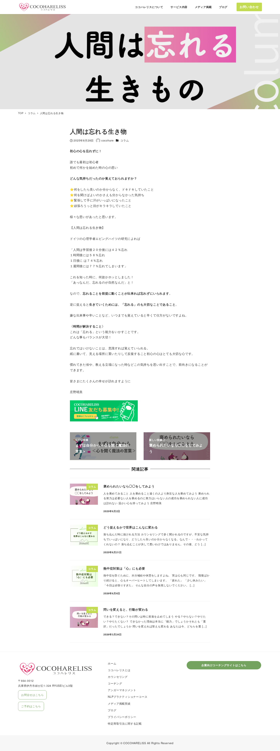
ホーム (112, 663)
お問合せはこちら (32, 695)
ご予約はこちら (31, 706)
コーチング (115, 683)
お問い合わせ (249, 7)
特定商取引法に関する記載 (125, 723)
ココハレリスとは (119, 670)
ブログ (112, 710)
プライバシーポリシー (122, 717)
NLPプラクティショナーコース (127, 697)
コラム (124, 140)
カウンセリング (118, 677)
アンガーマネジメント (122, 690)
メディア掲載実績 (119, 703)
